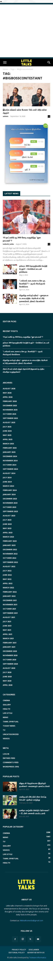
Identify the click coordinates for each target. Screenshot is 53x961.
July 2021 (7, 621)
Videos (6, 738)
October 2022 (9, 558)
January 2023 (9, 545)
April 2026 (7, 397)
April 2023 (7, 532)
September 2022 (10, 562)
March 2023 (8, 536)
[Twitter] (30, 939)
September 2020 (10, 664)
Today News (9, 726)
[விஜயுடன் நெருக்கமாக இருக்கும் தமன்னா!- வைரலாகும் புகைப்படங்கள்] (10, 787)
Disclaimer (34, 949)
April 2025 (7, 439)
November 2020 (10, 655)
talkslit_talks (8, 244)
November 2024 (10, 460)
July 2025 (7, 426)
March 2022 (8, 587)
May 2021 (7, 630)
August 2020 (9, 668)
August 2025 (9, 422)
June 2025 (7, 431)
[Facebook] (15, 939)
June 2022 (7, 575)
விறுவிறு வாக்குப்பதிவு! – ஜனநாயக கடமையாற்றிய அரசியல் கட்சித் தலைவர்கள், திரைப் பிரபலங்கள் (33, 298)
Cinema (6, 233)
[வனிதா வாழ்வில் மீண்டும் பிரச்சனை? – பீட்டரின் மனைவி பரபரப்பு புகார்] (10, 814)
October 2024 (9, 464)
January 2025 (9, 452)
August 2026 (9, 388)
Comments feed (11, 762)
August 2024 (9, 473)
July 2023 (7, 520)
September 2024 (10, 469)
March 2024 (8, 486)
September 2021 (10, 613)
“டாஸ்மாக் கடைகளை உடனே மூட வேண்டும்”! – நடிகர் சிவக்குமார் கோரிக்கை (32, 283)
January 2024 (9, 494)
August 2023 (9, 515)
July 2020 (7, 672)
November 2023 (10, 503)
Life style (7, 713)
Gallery (7, 704)
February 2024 (10, 490)
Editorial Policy (17, 952)
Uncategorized (11, 734)
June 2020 (7, 676)
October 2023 (9, 507)
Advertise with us (35, 952)
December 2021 (10, 600)
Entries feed (9, 758)
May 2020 (7, 680)
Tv (5, 105)
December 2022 (10, 549)
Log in (6, 754)
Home (5, 69)
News (5, 717)
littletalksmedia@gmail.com (31, 920)
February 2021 (10, 642)
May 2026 (7, 392)
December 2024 (10, 456)
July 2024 (7, 477)
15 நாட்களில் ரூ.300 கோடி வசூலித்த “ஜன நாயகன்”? (23, 337)
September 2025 (10, 418)
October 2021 (9, 608)
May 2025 (7, 435)
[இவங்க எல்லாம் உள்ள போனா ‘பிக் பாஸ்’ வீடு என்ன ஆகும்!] (26, 94)
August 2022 (9, 566)
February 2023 (10, 541)
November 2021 (10, 604)
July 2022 (7, 570)
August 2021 (9, 617)
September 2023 (10, 511)
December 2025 (10, 405)
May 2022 (7, 579)
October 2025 (9, 414)
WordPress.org (11, 766)
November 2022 (10, 553)
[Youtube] (38, 939)
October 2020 (9, 659)
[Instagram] (23, 939)
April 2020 (7, 685)
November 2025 (10, 409)
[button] (4, 62)
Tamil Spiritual (11, 721)
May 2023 (7, 528)
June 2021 (7, 625)
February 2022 (10, 592)
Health (6, 709)
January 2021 (9, 647)
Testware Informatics (37, 957)
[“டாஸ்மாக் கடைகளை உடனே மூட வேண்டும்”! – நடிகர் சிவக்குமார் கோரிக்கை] (10, 284)
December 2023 (10, 498)
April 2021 (7, 634)
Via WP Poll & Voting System (37, 180)
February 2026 (10, 401)
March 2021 (8, 638)
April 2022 (7, 583)
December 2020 (10, 651)
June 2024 (7, 481)
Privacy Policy (19, 949)
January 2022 (9, 596)
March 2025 (8, 443)
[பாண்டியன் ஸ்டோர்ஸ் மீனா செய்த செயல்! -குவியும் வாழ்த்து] (10, 800)
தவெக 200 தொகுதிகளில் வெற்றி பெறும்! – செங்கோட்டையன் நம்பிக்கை (33, 269)
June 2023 (7, 524)
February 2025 (10, 448)
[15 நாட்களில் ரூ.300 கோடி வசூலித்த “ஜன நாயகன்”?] (26, 217)
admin (5, 116)
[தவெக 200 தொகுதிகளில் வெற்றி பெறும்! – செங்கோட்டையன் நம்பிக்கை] (10, 269)
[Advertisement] (26, 30)
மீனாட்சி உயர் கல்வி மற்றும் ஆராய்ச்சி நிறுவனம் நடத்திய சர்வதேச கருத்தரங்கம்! (23, 370)
